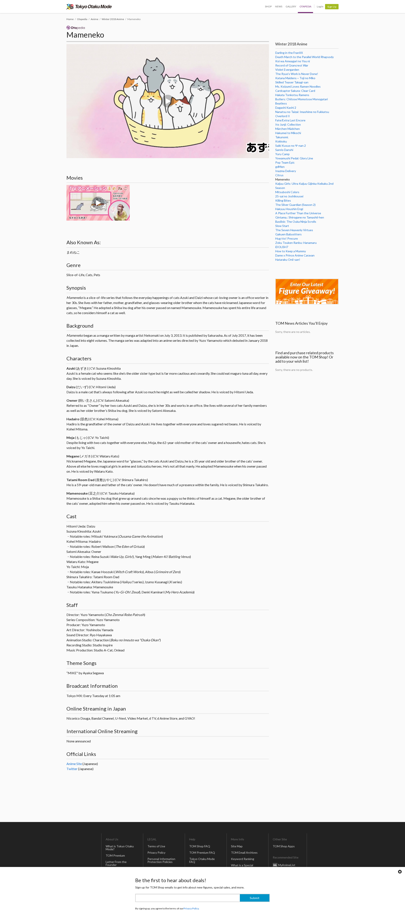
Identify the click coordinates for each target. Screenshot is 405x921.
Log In (320, 6)
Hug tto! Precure (286, 238)
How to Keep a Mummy (290, 251)
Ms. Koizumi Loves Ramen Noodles (298, 86)
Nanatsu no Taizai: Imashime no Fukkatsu (302, 112)
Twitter (71, 769)
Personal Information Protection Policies (161, 860)
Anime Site (74, 764)
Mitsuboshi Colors (287, 192)
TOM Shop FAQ (199, 846)
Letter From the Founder (116, 863)
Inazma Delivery (285, 171)
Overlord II (282, 116)
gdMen (280, 166)
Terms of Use (156, 846)
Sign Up (331, 6)
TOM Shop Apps (284, 846)
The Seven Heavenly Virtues (294, 230)
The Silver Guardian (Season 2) (295, 204)
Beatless (281, 103)
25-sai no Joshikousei (289, 196)
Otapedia (305, 6)
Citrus (279, 175)
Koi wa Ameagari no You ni (292, 61)
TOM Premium (115, 855)
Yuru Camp (282, 154)
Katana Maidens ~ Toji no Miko (295, 78)
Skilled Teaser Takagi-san (291, 82)
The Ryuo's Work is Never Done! (296, 74)
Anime (94, 19)
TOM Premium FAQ (202, 852)
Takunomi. (282, 137)
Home (70, 19)
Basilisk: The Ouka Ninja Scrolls (295, 221)
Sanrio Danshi (284, 150)
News (278, 6)
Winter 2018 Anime (113, 19)
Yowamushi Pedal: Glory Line (294, 158)
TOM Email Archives (244, 852)
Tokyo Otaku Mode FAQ (202, 860)
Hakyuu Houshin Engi (289, 209)
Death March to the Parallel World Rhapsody (304, 57)
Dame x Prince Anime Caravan (295, 255)
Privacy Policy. (191, 908)
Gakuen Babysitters (288, 234)
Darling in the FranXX (289, 52)
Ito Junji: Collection (288, 124)
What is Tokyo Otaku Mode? (120, 847)
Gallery (291, 6)
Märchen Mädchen (287, 128)
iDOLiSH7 (281, 247)
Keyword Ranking (242, 859)
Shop (268, 6)
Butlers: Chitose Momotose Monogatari (301, 99)
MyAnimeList (286, 865)
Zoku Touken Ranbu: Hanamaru (296, 242)
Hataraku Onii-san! (287, 259)
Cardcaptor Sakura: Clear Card (295, 90)
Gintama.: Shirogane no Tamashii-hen (299, 217)
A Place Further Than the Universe (298, 213)
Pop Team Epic (285, 162)
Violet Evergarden (287, 69)
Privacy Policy (156, 852)
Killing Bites (283, 200)
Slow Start (282, 226)
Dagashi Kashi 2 (285, 107)
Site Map (237, 846)
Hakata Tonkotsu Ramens (292, 95)
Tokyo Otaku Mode (89, 6)
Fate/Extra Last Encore (290, 120)
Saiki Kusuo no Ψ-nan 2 (290, 145)
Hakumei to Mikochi (288, 133)
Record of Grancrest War (291, 65)
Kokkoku (281, 141)
